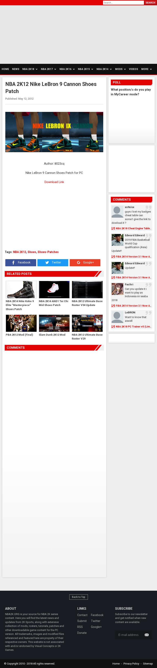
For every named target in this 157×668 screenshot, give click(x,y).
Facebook (23, 262)
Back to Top (78, 597)
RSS (80, 627)
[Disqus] (54, 408)
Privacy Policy (131, 663)
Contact (82, 615)
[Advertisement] (39, 34)
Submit (82, 621)
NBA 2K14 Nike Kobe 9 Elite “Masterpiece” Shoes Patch (20, 305)
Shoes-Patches (48, 252)
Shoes (32, 252)
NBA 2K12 (19, 252)
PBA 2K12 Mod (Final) (19, 334)
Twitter (56, 262)
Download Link (54, 182)
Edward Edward (135, 235)
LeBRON (130, 312)
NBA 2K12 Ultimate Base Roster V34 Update (87, 303)
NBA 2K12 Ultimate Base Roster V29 (87, 336)
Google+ (88, 262)
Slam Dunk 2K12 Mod (52, 334)
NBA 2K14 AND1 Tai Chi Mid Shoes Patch (53, 303)
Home (116, 663)
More (144, 69)
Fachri (129, 284)
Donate (82, 632)
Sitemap (148, 663)
